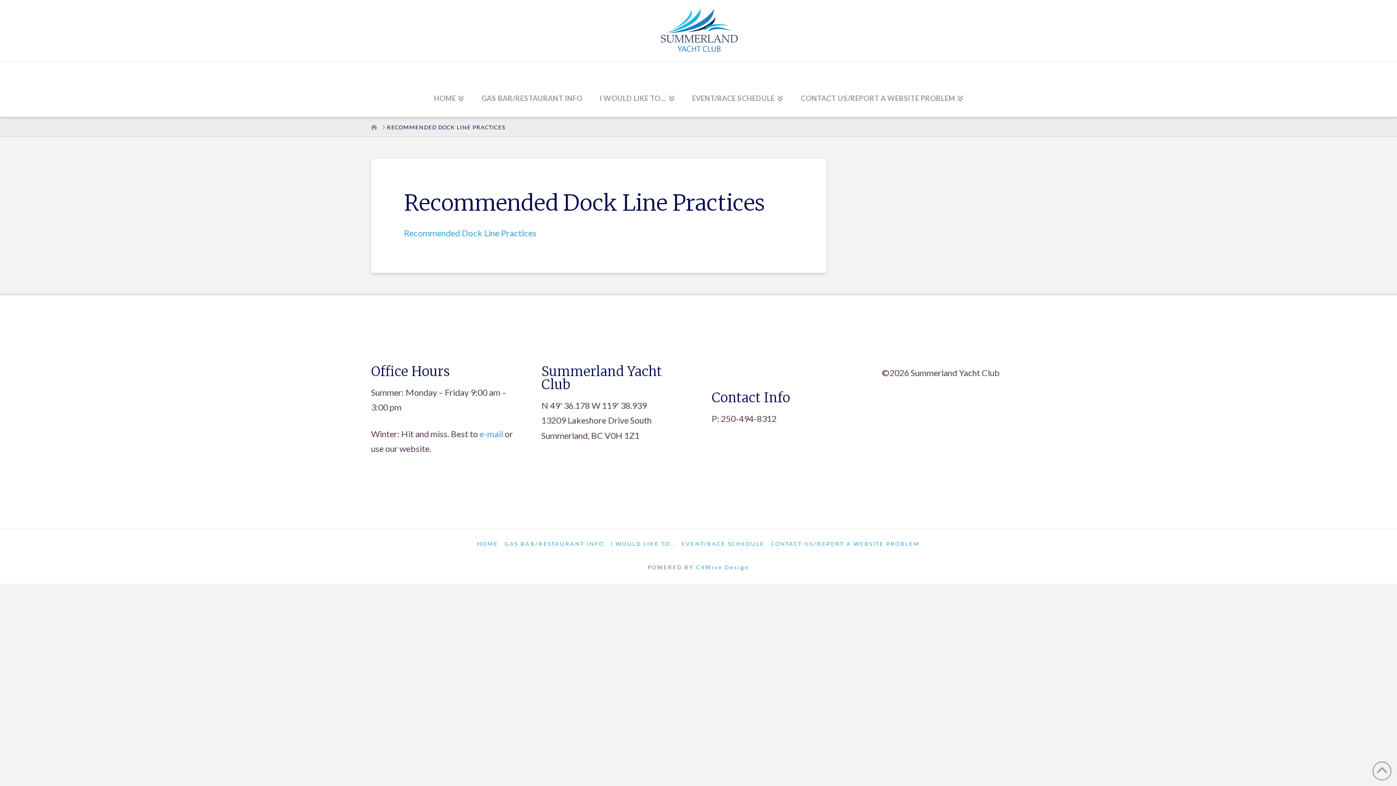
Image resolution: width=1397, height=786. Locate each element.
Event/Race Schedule (723, 543)
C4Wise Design (722, 567)
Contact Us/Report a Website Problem (845, 543)
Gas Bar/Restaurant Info (554, 543)
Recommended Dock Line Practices (470, 233)
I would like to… (643, 543)
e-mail (491, 433)
